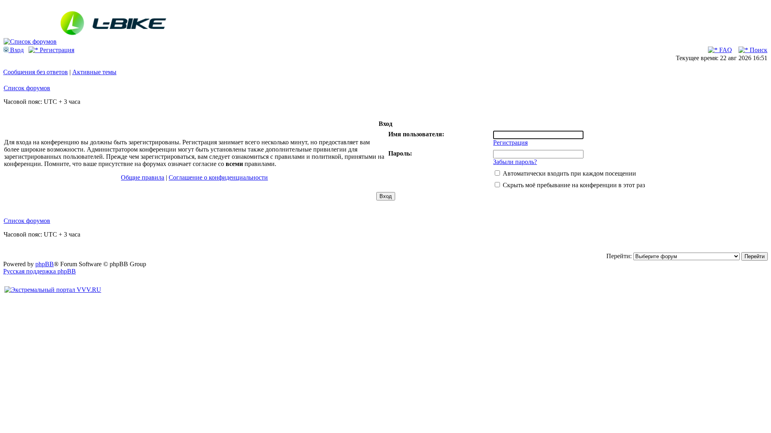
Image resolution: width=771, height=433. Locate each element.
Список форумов (27, 88)
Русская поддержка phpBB (39, 271)
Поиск (757, 50)
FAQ (725, 50)
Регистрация (56, 50)
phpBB (44, 264)
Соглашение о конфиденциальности (218, 177)
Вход (16, 50)
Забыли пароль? (515, 161)
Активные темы (94, 72)
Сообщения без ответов (35, 72)
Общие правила (142, 177)
